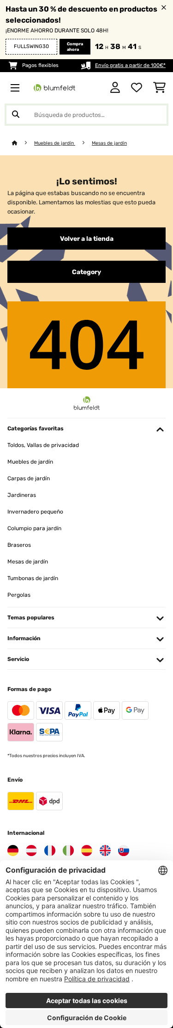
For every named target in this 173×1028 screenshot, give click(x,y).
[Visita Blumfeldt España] (86, 850)
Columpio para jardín (34, 528)
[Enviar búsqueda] (15, 114)
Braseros (19, 545)
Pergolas (18, 595)
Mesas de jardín (109, 143)
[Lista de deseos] (136, 88)
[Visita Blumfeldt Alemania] (12, 850)
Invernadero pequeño (35, 511)
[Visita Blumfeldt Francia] (49, 850)
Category (86, 271)
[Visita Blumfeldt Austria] (31, 850)
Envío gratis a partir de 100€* (130, 65)
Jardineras (21, 495)
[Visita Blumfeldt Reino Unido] (105, 850)
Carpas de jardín (28, 478)
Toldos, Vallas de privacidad (43, 445)
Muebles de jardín (54, 143)
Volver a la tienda (86, 238)
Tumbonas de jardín (32, 578)
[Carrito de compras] (159, 88)
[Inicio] (23, 143)
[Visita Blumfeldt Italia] (68, 850)
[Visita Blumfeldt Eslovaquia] (123, 850)
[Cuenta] (115, 87)
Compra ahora (75, 47)
